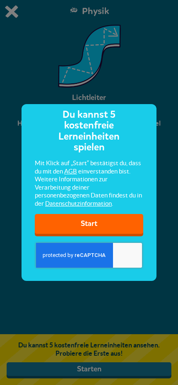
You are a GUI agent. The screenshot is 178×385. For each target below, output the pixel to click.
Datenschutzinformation (78, 203)
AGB (70, 171)
